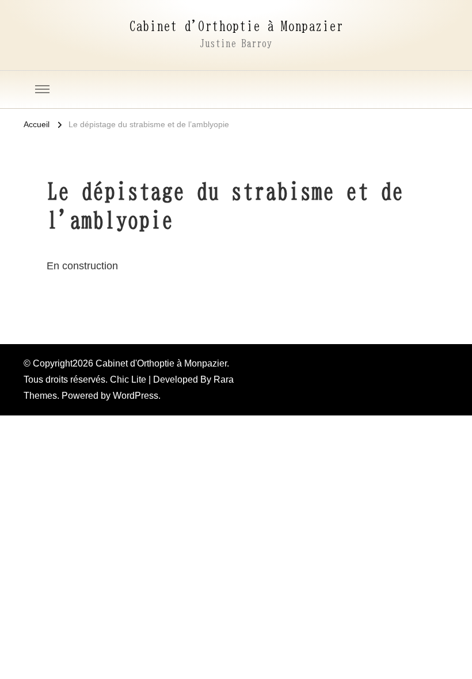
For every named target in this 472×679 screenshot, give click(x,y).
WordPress (135, 395)
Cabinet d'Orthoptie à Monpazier (236, 26)
